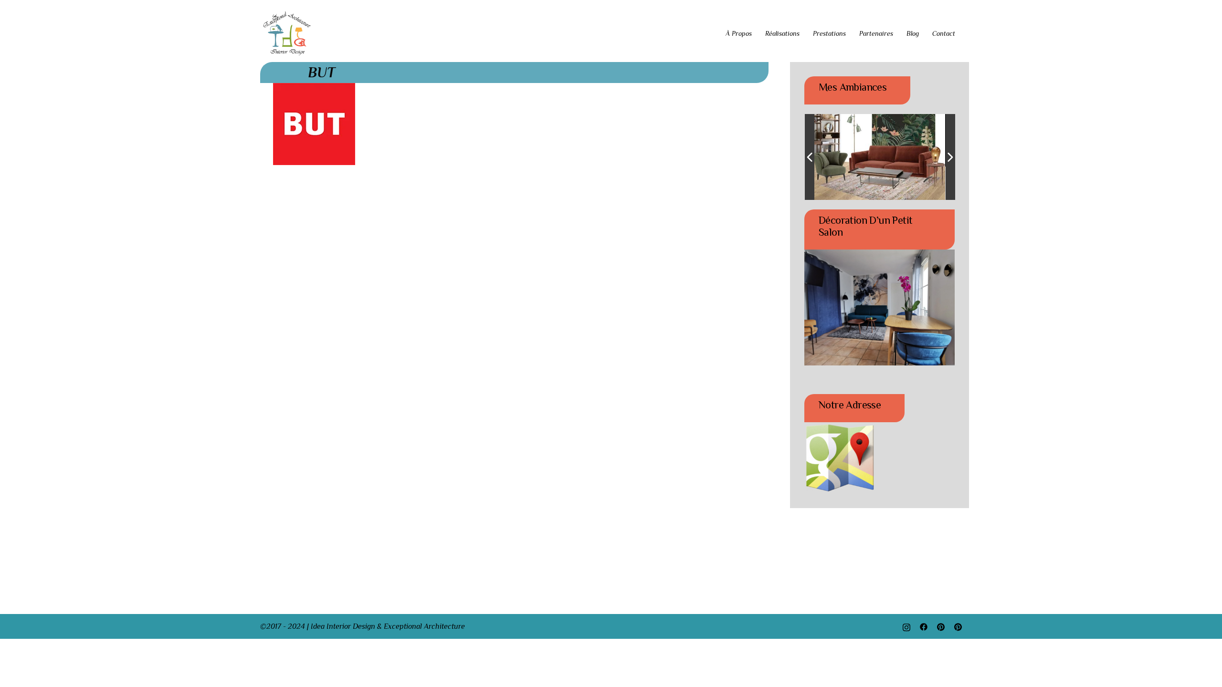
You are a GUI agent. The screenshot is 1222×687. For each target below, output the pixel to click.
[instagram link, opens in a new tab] (906, 626)
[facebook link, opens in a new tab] (923, 626)
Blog (912, 33)
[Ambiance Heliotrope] (868, 157)
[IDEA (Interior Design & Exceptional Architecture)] (287, 33)
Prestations (829, 33)
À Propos (739, 33)
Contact (943, 33)
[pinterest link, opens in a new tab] (941, 626)
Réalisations (782, 33)
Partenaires (876, 33)
